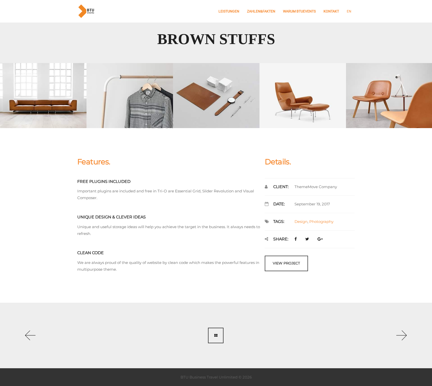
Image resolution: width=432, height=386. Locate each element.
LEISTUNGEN (228, 11)
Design (301, 221)
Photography (321, 221)
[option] (43, 95)
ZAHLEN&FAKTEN (261, 11)
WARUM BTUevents (299, 11)
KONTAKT (331, 11)
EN (349, 11)
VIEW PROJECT (286, 263)
